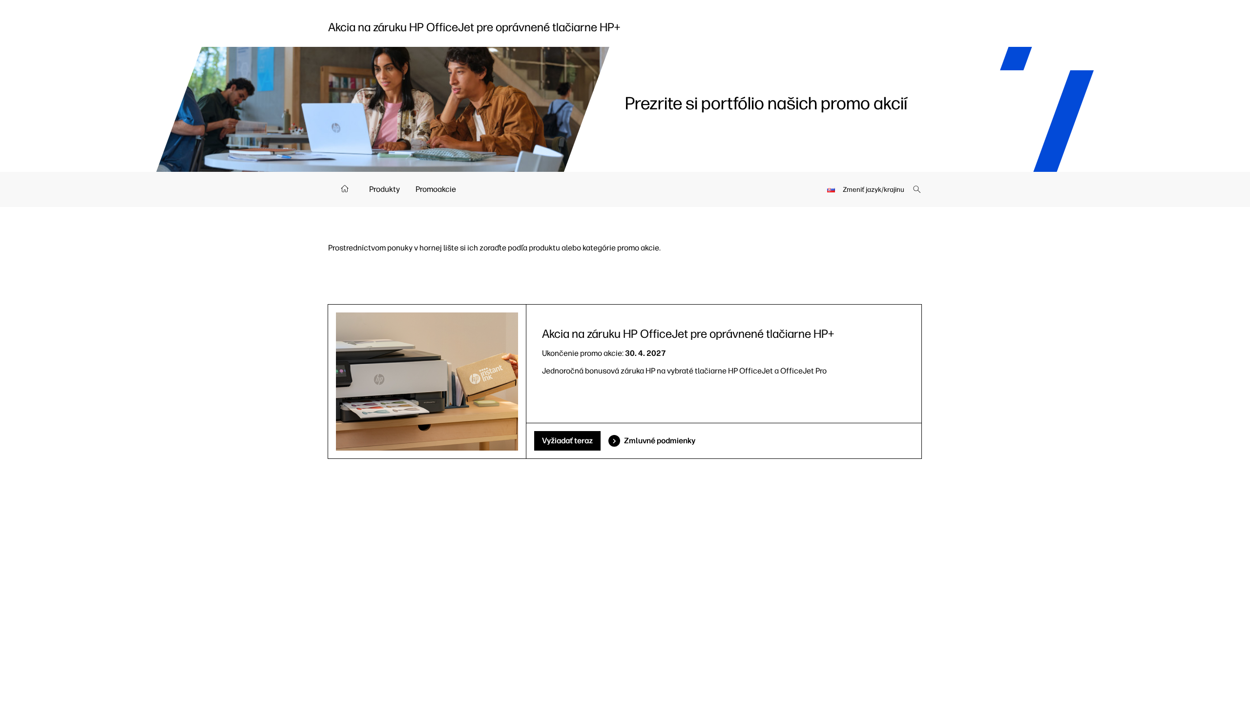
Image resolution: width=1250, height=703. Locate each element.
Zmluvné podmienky (659, 440)
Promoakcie (436, 189)
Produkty (384, 189)
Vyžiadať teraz (567, 440)
